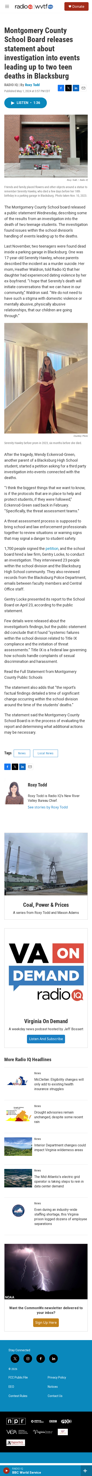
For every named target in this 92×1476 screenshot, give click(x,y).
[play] (6, 1470)
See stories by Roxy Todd (48, 807)
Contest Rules (18, 1396)
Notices (53, 1386)
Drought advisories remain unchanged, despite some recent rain (58, 1117)
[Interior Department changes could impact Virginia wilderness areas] (18, 1146)
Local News (45, 753)
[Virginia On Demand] (46, 970)
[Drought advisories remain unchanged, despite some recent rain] (18, 1114)
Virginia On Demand (46, 1021)
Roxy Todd (32, 85)
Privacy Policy (57, 1377)
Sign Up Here (46, 1322)
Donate (78, 6)
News (22, 753)
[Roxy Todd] (14, 791)
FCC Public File (18, 1377)
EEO (11, 1386)
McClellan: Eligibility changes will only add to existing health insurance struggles (59, 1084)
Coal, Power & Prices (46, 905)
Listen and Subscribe (46, 1038)
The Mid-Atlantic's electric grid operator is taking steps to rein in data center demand (59, 1181)
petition (52, 548)
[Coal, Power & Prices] (46, 864)
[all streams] (86, 1470)
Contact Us (55, 1396)
